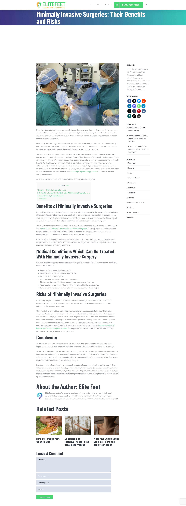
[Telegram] (143, 106)
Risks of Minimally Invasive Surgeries (50, 196)
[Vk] (143, 111)
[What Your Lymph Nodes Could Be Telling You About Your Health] (106, 425)
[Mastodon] (134, 106)
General (131, 168)
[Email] (134, 116)
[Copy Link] (138, 116)
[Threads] (129, 111)
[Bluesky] (138, 101)
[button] (146, 5)
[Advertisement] (93, 40)
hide (67, 185)
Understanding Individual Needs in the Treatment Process (77, 441)
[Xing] (129, 116)
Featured (131, 163)
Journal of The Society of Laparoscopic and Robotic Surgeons (63, 228)
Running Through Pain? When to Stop (48, 440)
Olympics (131, 193)
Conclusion (41, 199)
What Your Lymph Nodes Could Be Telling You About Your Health (106, 441)
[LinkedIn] (129, 106)
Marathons (132, 183)
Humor (130, 173)
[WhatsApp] (138, 106)
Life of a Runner (134, 178)
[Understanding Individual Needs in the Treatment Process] (78, 425)
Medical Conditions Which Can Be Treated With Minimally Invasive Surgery (63, 193)
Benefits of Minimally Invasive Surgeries (51, 190)
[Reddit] (143, 101)
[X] (134, 101)
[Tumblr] (134, 111)
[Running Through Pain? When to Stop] (49, 425)
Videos (130, 217)
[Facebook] (129, 101)
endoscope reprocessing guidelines (84, 172)
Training (131, 207)
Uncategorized (134, 212)
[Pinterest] (138, 111)
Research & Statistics (136, 202)
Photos (131, 198)
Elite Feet (89, 386)
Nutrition (131, 188)
